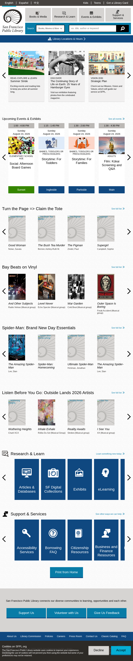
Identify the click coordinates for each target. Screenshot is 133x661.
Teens (97, 2)
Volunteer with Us (66, 613)
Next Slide (129, 75)
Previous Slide (4, 75)
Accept (121, 650)
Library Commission (30, 636)
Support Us (26, 613)
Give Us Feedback (106, 613)
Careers (61, 636)
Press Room (75, 636)
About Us (11, 636)
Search (30, 28)
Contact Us (91, 636)
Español (23, 2)
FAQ (123, 636)
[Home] (12, 21)
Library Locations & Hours (68, 38)
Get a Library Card (117, 2)
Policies (49, 636)
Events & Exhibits (91, 16)
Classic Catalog (109, 636)
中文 (36, 2)
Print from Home (66, 572)
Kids (85, 2)
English (9, 2)
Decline (99, 650)
